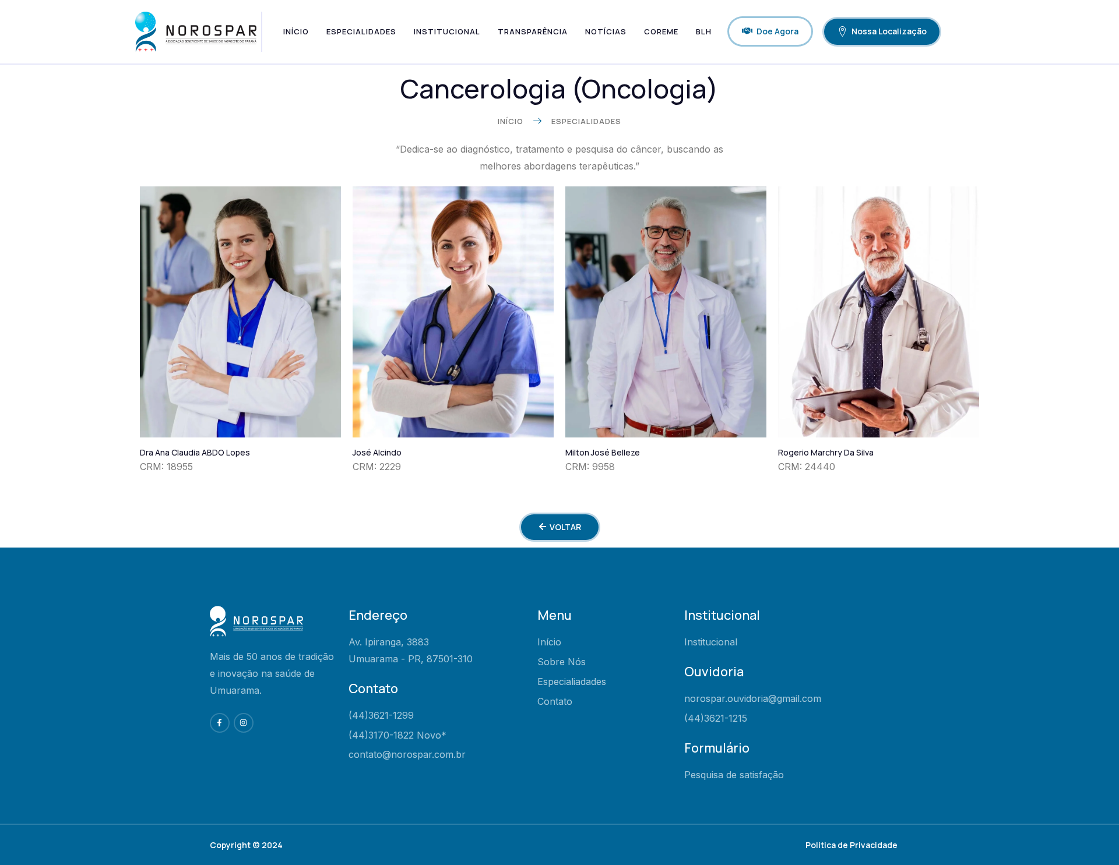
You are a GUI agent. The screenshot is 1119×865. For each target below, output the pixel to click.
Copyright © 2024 (246, 844)
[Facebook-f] (220, 723)
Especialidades (361, 31)
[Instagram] (244, 723)
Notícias (606, 31)
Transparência (533, 31)
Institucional (447, 31)
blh (704, 31)
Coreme (661, 31)
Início (296, 31)
